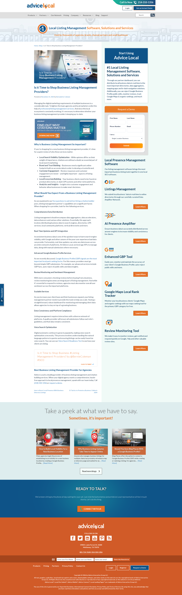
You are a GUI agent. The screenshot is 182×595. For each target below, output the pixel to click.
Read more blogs (89, 471)
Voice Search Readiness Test (70, 341)
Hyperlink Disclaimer (67, 587)
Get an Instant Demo (144, 8)
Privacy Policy (67, 566)
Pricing (66, 15)
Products (31, 15)
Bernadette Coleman (63, 97)
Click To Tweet (86, 364)
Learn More (141, 207)
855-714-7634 (85, 552)
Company (75, 15)
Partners (42, 15)
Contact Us (80, 566)
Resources (87, 15)
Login (127, 8)
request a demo (55, 383)
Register (123, 568)
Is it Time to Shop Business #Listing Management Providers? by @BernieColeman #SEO (64, 356)
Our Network (56, 15)
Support (104, 15)
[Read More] (47, 463)
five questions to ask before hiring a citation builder (73, 201)
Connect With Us (92, 509)
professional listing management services (57, 108)
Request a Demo (139, 568)
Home (36, 46)
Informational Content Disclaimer (85, 587)
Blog (97, 15)
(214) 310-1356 (40, 383)
